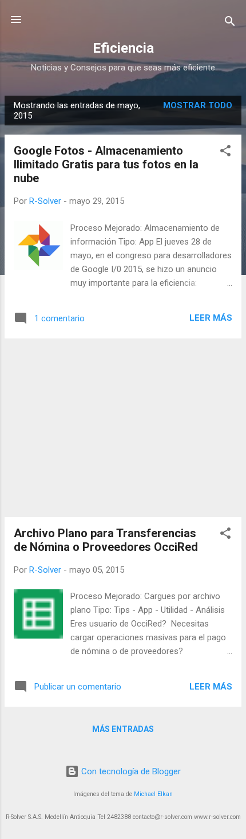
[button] (225, 153)
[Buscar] (230, 23)
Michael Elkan (153, 794)
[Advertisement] (123, 428)
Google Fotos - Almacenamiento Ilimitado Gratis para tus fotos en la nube (106, 164)
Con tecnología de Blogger (130, 771)
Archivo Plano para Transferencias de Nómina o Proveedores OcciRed (106, 540)
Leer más (210, 318)
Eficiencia (123, 48)
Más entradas (123, 729)
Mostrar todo (197, 105)
